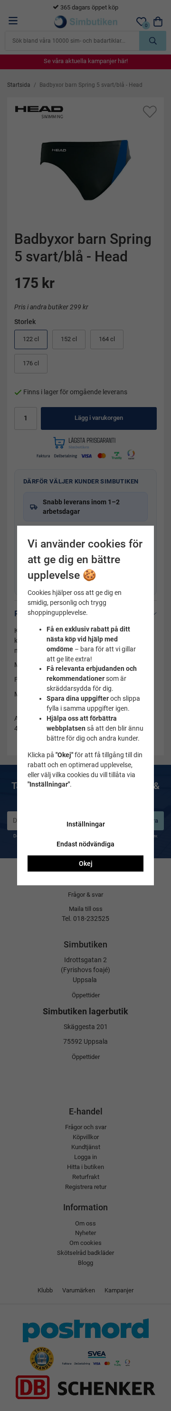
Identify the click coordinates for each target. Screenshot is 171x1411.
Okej (86, 863)
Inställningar (85, 824)
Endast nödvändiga (85, 844)
